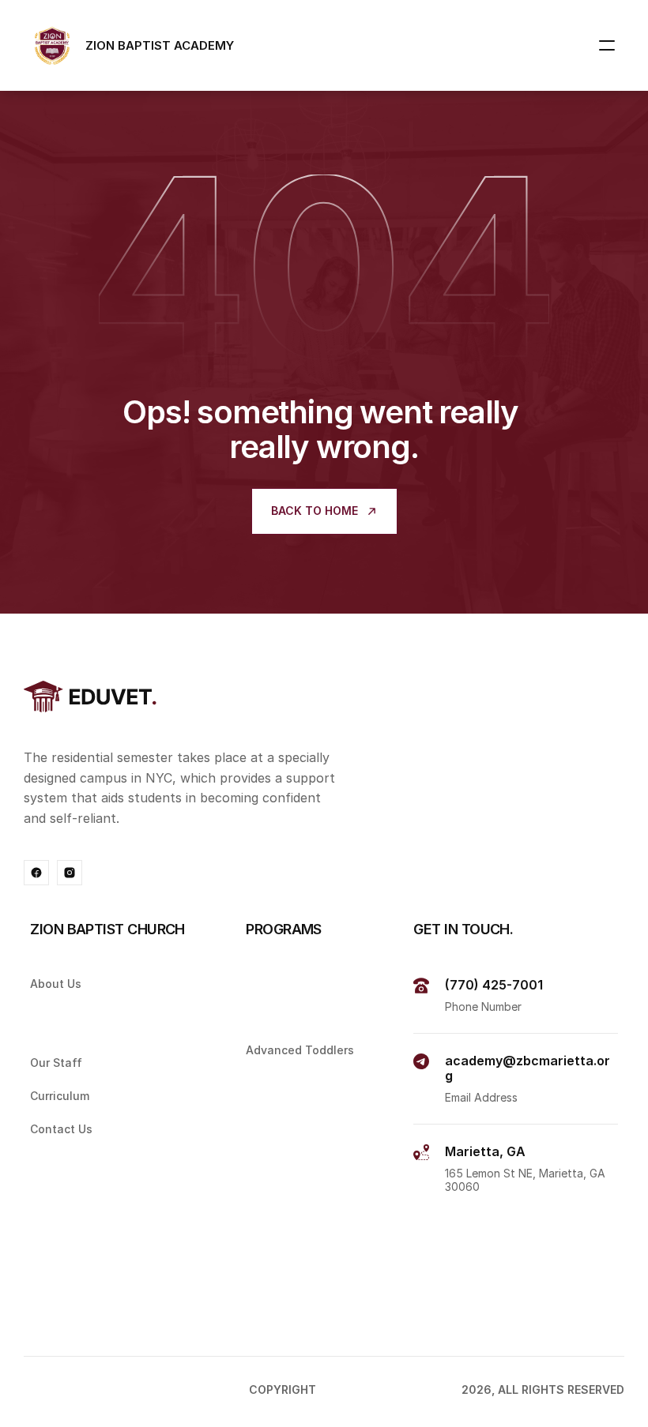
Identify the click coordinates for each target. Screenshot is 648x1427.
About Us (55, 983)
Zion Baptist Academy (390, 1389)
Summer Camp (285, 1302)
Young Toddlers (289, 1016)
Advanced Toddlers (300, 1049)
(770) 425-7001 (494, 985)
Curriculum (59, 1095)
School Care (279, 1239)
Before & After (288, 1210)
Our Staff (56, 1062)
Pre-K (261, 1115)
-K (281, 1082)
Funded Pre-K (284, 1177)
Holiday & (274, 1272)
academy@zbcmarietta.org (527, 1068)
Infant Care (278, 983)
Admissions (59, 1016)
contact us (61, 1129)
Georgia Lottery (291, 1148)
